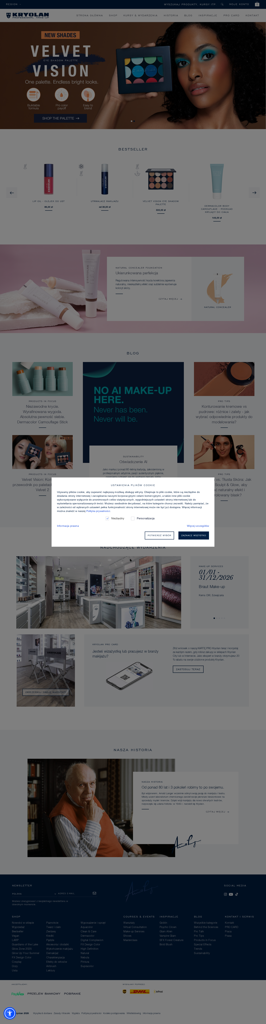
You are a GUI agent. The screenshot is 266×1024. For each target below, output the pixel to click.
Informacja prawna (68, 525)
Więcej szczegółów (198, 525)
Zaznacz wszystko (193, 535)
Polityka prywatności (98, 511)
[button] (10, 1013)
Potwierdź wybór (159, 535)
